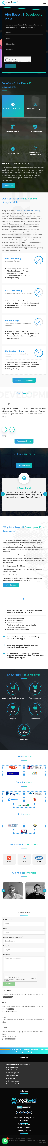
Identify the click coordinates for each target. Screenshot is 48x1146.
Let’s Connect (11, 585)
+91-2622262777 (10, 1011)
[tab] (13, 106)
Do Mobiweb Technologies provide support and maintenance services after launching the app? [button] (25, 655)
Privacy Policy (7, 1138)
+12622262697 (7, 997)
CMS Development (12, 1076)
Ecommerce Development (15, 1084)
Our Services (24, 465)
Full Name (7, 920)
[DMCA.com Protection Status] (24, 1107)
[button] (5, 1141)
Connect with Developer (24, 380)
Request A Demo (24, 441)
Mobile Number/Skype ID (13, 937)
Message (6, 955)
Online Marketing (12, 1070)
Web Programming (12, 1081)
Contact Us (8, 185)
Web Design (10, 1078)
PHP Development (12, 1073)
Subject (6, 946)
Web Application (12, 1067)
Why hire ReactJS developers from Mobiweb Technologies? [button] (23, 646)
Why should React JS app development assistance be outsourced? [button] (25, 611)
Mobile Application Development (18, 1064)
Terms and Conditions (24, 1138)
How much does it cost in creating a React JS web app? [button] (24, 638)
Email (5, 929)
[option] (24, 410)
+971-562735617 (10, 1039)
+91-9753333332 (8, 1009)
